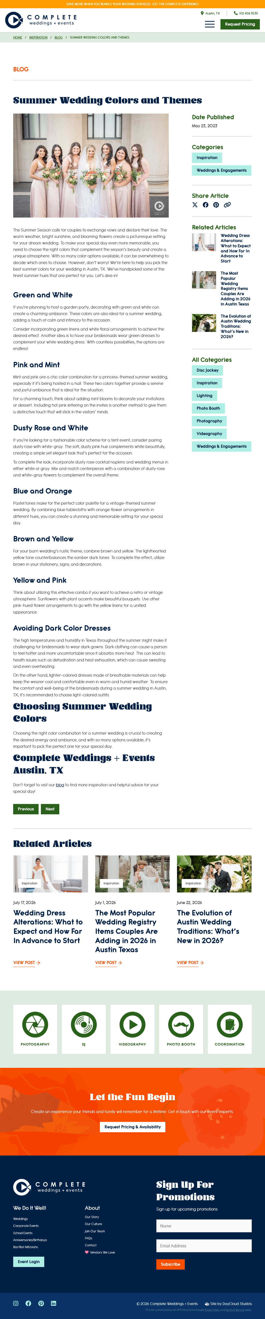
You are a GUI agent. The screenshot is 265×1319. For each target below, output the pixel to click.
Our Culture (93, 1224)
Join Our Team (95, 1231)
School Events (22, 1233)
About (92, 1208)
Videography (209, 434)
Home (17, 37)
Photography (209, 421)
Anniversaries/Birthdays (30, 1240)
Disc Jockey (207, 370)
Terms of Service (235, 1309)
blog (60, 785)
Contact (91, 1245)
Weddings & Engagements (222, 170)
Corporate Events (26, 1226)
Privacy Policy (212, 1309)
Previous (26, 809)
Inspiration (38, 37)
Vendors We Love (102, 1252)
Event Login (29, 1262)
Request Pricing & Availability (133, 1127)
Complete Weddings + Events (174, 1303)
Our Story (92, 1217)
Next (50, 809)
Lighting (204, 396)
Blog (59, 37)
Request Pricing (240, 24)
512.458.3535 (248, 13)
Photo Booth (208, 408)
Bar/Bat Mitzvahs (25, 1247)
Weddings (20, 1219)
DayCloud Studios (237, 1303)
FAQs (88, 1238)
